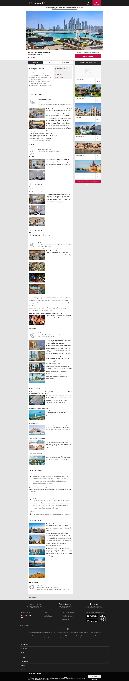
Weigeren (94, 679)
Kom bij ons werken (47, 618)
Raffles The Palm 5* (32, 597)
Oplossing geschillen (66, 619)
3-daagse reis (24, 644)
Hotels (23, 657)
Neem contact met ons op (49, 613)
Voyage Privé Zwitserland (48, 637)
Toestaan (94, 676)
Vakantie (23, 670)
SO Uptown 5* (31, 596)
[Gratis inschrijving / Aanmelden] (36, 3)
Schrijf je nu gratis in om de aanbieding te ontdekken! (64, 8)
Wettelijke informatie (66, 613)
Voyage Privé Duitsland (64, 637)
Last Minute (24, 661)
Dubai (30, 52)
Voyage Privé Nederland (95, 635)
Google (65, 677)
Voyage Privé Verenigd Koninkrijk (79, 635)
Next (100, 32)
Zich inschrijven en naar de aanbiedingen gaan (88, 182)
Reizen (23, 666)
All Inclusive (24, 648)
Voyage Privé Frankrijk (33, 635)
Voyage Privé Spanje (48, 635)
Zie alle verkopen (88, 56)
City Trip (23, 653)
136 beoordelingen (59, 77)
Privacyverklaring (65, 615)
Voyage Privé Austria (79, 637)
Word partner (46, 615)
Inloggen (88, 4)
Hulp (63, 618)
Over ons (45, 612)
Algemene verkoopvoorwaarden (68, 612)
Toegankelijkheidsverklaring (67, 616)
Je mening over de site (48, 616)
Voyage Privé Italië (64, 635)
